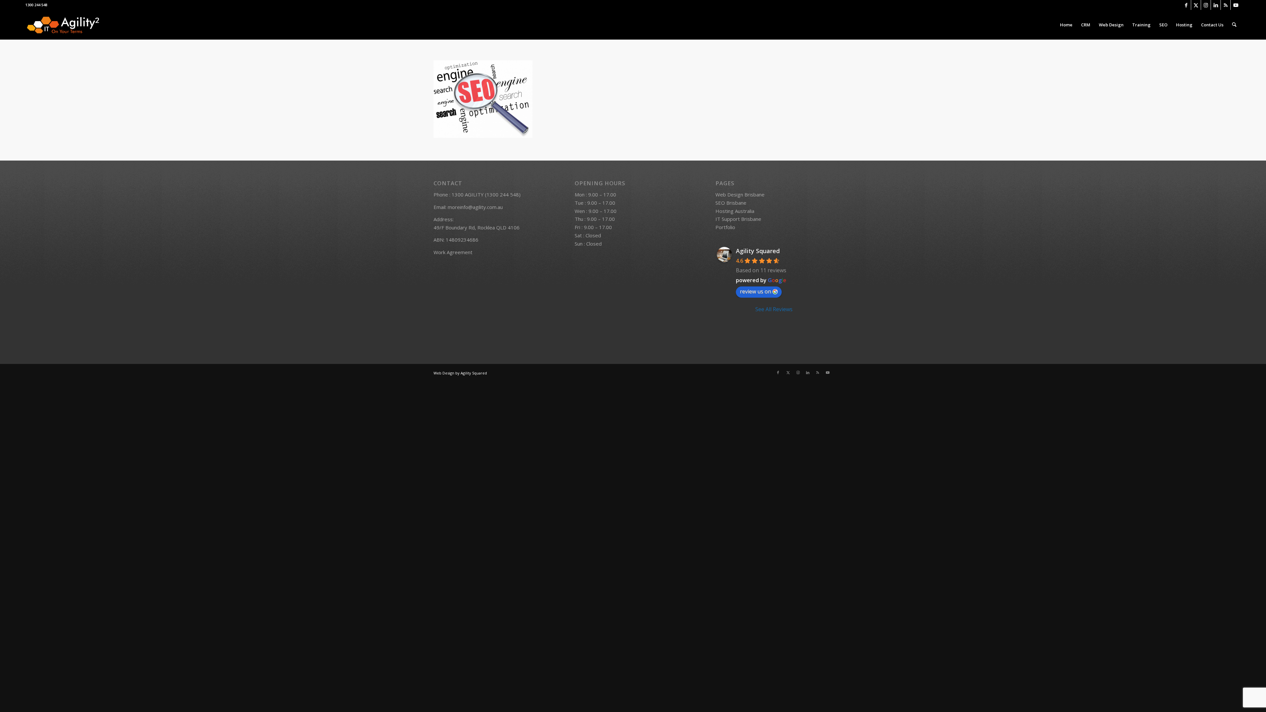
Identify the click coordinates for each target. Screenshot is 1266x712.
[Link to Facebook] (1186, 5)
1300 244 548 (36, 4)
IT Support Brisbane (738, 219)
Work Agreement (453, 252)
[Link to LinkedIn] (1216, 5)
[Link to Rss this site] (1225, 5)
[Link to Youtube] (1236, 5)
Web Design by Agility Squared (460, 373)
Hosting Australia (734, 211)
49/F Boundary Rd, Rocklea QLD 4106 (477, 227)
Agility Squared (758, 251)
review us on (755, 291)
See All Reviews (774, 309)
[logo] (63, 25)
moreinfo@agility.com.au (475, 207)
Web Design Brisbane (740, 194)
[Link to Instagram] (1206, 5)
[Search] (1234, 25)
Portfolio (725, 227)
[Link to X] (1196, 5)
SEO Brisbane (730, 202)
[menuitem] (1066, 25)
